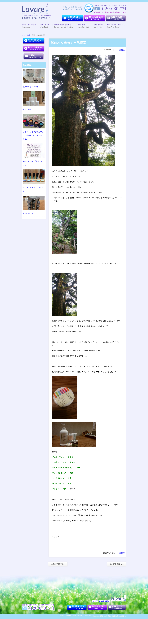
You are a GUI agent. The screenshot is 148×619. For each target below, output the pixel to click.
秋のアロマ (27, 109)
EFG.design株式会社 (122, 616)
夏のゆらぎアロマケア (31, 87)
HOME (23, 35)
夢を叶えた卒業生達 (64, 26)
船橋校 (28, 35)
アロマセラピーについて (115, 26)
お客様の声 (98, 26)
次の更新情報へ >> (117, 564)
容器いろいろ (28, 213)
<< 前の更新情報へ (58, 564)
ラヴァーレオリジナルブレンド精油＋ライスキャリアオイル (33, 135)
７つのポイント (45, 26)
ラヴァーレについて (30, 26)
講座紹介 (84, 26)
